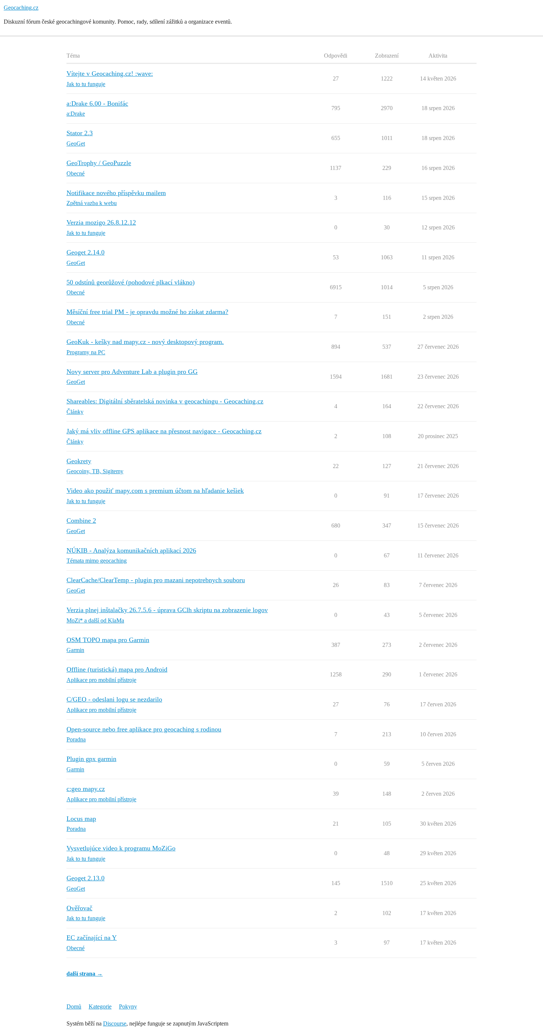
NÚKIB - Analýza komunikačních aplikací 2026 (131, 550)
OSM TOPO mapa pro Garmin (107, 640)
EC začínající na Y (91, 937)
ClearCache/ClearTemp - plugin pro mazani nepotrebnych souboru (155, 580)
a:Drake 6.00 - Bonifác (97, 103)
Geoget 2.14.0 (85, 252)
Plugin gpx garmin (91, 758)
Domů (73, 1006)
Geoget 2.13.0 (85, 878)
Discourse (114, 1023)
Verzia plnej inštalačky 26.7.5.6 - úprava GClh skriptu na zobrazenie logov (167, 610)
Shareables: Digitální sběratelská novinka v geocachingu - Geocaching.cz (164, 401)
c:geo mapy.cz (85, 788)
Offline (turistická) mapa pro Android (116, 669)
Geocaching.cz (21, 7)
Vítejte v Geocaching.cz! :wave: (109, 73)
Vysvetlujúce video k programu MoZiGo (120, 848)
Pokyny (128, 1006)
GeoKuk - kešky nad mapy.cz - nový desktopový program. (145, 341)
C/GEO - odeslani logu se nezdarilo (114, 699)
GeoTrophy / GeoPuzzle (98, 163)
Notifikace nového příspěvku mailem (116, 193)
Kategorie (100, 1006)
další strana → (84, 973)
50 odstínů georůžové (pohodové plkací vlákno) (130, 282)
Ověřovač (79, 908)
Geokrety (78, 461)
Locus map (81, 818)
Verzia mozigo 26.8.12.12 (101, 222)
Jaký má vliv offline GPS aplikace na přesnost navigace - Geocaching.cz (164, 431)
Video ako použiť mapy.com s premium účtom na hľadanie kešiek (155, 490)
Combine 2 (81, 520)
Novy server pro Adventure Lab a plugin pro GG (132, 371)
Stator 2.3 (79, 133)
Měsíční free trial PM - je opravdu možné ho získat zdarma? (147, 311)
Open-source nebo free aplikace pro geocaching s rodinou (143, 729)
